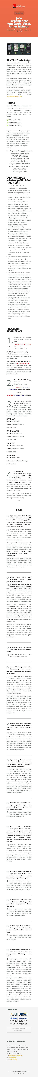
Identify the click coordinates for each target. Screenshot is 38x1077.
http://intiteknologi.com (16, 1055)
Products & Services (23, 30)
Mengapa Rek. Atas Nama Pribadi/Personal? (19, 1029)
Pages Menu (19, 13)
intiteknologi (12, 1057)
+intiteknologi (13, 1060)
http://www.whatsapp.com (14, 96)
